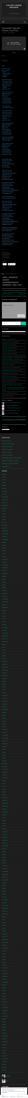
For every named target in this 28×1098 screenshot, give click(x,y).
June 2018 (4, 752)
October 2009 (4, 1038)
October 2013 (4, 911)
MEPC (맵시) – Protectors (6, 381)
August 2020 (4, 678)
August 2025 (4, 508)
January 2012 (4, 970)
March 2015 (4, 862)
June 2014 (4, 888)
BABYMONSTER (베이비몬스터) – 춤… (14, 407)
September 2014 (5, 879)
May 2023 (3, 584)
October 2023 (4, 570)
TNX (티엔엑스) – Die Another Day (8, 342)
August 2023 (4, 576)
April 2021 (4, 655)
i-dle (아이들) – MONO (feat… (16, 402)
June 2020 (4, 684)
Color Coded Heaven (14, 6)
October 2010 (4, 1013)
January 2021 (4, 664)
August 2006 (4, 1067)
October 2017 (4, 774)
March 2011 (4, 999)
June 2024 (4, 547)
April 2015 (4, 860)
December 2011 (5, 973)
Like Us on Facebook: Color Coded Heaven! (14, 419)
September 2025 (5, 505)
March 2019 (4, 726)
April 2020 (4, 689)
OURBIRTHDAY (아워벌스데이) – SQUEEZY (9, 370)
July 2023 (3, 579)
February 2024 (4, 559)
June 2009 (4, 1050)
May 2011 (3, 993)
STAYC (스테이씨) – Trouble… (15, 410)
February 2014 (4, 899)
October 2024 (4, 536)
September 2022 (5, 607)
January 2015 (4, 868)
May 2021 (3, 652)
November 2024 (5, 533)
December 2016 (5, 803)
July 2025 (3, 511)
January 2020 (4, 698)
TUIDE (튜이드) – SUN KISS (6, 350)
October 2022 (4, 604)
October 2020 (4, 672)
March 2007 (4, 1064)
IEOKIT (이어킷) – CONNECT (7, 344)
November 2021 (5, 635)
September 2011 (5, 982)
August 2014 (4, 882)
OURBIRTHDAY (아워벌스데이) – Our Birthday (10, 359)
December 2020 (5, 667)
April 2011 (4, 996)
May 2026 (3, 482)
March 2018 (4, 760)
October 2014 (4, 877)
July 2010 (3, 1021)
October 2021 (4, 638)
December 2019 (5, 701)
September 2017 (5, 777)
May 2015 (3, 857)
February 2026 (4, 491)
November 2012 (5, 942)
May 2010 (3, 1027)
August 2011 (4, 984)
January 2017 (4, 800)
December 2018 (5, 735)
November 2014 (5, 874)
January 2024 (4, 562)
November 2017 (5, 772)
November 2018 (5, 738)
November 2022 (5, 601)
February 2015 (4, 865)
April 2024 (4, 553)
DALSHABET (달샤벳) (9, 273)
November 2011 (5, 976)
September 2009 (5, 1041)
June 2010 (4, 1024)
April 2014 (4, 894)
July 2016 (3, 817)
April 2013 (4, 928)
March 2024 (4, 556)
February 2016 (4, 831)
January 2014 (4, 902)
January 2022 (4, 630)
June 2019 (4, 718)
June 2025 (4, 513)
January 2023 (4, 596)
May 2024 (3, 550)
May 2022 (3, 618)
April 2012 (4, 962)
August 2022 (4, 610)
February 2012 (4, 967)
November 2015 (5, 840)
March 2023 (4, 590)
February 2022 (4, 627)
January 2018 (4, 766)
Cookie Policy (4, 1092)
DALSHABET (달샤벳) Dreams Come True (10, 282)
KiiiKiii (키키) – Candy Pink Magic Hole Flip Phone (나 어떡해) (13, 388)
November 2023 (5, 567)
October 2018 (4, 740)
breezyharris (11, 32)
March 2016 (4, 828)
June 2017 (4, 786)
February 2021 (4, 661)
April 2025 (4, 519)
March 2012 (4, 965)
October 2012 (4, 945)
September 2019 (5, 709)
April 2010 (4, 1030)
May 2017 (3, 789)
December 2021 (5, 633)
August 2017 (4, 780)
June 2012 (4, 956)
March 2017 (4, 794)
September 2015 (5, 845)
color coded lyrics (13, 277)
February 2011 (4, 1001)
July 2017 (3, 783)
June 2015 (4, 854)
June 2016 (4, 820)
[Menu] (3, 22)
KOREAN (15, 273)
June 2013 (4, 922)
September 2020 (5, 675)
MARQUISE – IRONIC (6, 395)
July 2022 (3, 613)
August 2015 (4, 848)
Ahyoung (5, 277)
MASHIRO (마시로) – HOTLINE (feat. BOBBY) (10, 361)
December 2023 (5, 564)
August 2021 (4, 644)
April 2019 (4, 723)
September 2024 (5, 539)
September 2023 (5, 573)
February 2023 (4, 593)
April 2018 (4, 757)
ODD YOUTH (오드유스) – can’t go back (9, 367)
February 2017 (4, 797)
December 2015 (5, 837)
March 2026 (4, 488)
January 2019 (4, 732)
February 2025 (4, 525)
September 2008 (5, 1058)
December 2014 (5, 871)
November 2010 (5, 1010)
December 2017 (5, 769)
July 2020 (3, 681)
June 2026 (4, 479)
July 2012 (3, 953)
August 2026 (4, 474)
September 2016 (5, 811)
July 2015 (3, 851)
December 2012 (5, 939)
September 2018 (5, 743)
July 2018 (3, 749)
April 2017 (4, 791)
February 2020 (4, 695)
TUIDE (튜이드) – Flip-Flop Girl (7, 347)
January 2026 (4, 494)
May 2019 (3, 721)
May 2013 (3, 925)
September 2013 (5, 913)
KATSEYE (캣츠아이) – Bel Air (7, 376)
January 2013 (4, 936)
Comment (21, 315)
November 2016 (5, 806)
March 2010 (4, 1033)
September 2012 (5, 948)
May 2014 (3, 891)
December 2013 (5, 905)
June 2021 (4, 650)
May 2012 (3, 959)
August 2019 (4, 712)
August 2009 (4, 1044)
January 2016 (4, 834)
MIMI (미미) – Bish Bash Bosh (7, 353)
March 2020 (4, 692)
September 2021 (5, 641)
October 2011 (4, 979)
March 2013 (4, 930)
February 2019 (4, 729)
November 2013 (5, 908)
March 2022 (4, 624)
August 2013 (4, 916)
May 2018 (3, 755)
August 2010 (4, 1018)
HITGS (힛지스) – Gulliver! (6, 339)
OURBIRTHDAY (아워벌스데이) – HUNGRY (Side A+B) (11, 356)
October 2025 (4, 502)
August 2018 (4, 746)
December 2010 (5, 1007)
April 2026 (4, 485)
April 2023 (4, 587)
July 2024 (3, 545)
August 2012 (4, 950)
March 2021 (4, 658)
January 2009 (4, 1055)
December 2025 (5, 496)
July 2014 (3, 885)
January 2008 (4, 1061)
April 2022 (4, 621)
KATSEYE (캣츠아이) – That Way (7, 373)
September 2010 (5, 1016)
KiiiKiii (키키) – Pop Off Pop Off (7, 393)
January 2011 (4, 1004)
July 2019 (3, 715)
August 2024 (4, 542)
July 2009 (3, 1047)
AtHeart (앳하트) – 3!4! (6, 364)
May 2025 (3, 516)
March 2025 (4, 522)
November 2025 (5, 499)
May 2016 (3, 823)
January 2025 (4, 528)
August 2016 (4, 814)
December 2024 (5, 530)
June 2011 (4, 990)
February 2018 (4, 763)
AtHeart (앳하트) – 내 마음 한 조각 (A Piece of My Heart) (12, 384)
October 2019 (4, 706)
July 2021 (3, 647)
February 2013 (4, 933)
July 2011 (3, 987)
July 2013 (3, 919)
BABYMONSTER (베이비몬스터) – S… (14, 405)
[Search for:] (14, 323)
